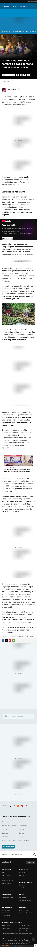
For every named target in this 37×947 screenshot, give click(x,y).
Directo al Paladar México (10, 933)
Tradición (31, 636)
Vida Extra (22, 875)
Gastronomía (23, 825)
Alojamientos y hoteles (9, 825)
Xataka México (6, 925)
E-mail (28, 75)
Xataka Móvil (6, 875)
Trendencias (6, 910)
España (14, 6)
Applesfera (5, 878)
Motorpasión (23, 897)
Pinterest (22, 805)
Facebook (17, 75)
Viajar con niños (24, 840)
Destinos (5, 833)
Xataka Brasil (6, 928)
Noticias (23, 6)
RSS (18, 805)
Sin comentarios (9, 75)
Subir (29, 862)
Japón (13, 31)
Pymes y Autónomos (25, 913)
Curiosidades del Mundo (17, 636)
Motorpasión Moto (25, 900)
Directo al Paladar (7, 897)
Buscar (34, 854)
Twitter (21, 75)
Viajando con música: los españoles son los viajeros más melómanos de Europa (17, 470)
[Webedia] (32, 1)
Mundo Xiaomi (6, 883)
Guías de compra (7, 822)
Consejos (5, 6)
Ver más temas (8, 847)
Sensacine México (24, 928)
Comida (27, 31)
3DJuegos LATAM (24, 925)
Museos (21, 822)
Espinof (21, 888)
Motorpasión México (25, 933)
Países (6, 31)
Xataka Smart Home (8, 880)
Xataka (4, 872)
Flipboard (24, 75)
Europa (32, 6)
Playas (21, 837)
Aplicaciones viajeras (9, 840)
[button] (13, 89)
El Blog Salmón (23, 910)
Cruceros (5, 837)
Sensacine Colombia (25, 931)
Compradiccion (6, 915)
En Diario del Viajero (10, 467)
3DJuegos (22, 872)
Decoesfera (5, 913)
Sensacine (22, 885)
